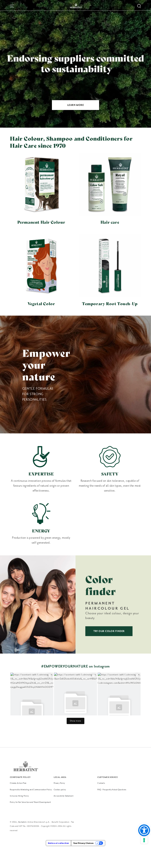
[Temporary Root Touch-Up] (109, 265)
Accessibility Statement (63, 796)
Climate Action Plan (18, 783)
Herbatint (22, 822)
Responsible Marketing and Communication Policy (31, 789)
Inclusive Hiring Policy (19, 796)
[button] (139, 6)
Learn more (75, 105)
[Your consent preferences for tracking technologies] (144, 840)
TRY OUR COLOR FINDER (109, 631)
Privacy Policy (59, 783)
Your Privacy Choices (83, 843)
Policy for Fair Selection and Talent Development (30, 802)
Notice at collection (58, 843)
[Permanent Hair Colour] (41, 184)
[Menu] (12, 6)
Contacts (101, 783)
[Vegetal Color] (41, 265)
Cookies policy (60, 789)
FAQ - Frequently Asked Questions (111, 789)
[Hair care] (109, 184)
